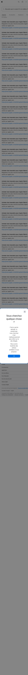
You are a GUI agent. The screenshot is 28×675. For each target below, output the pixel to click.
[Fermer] (24, 311)
